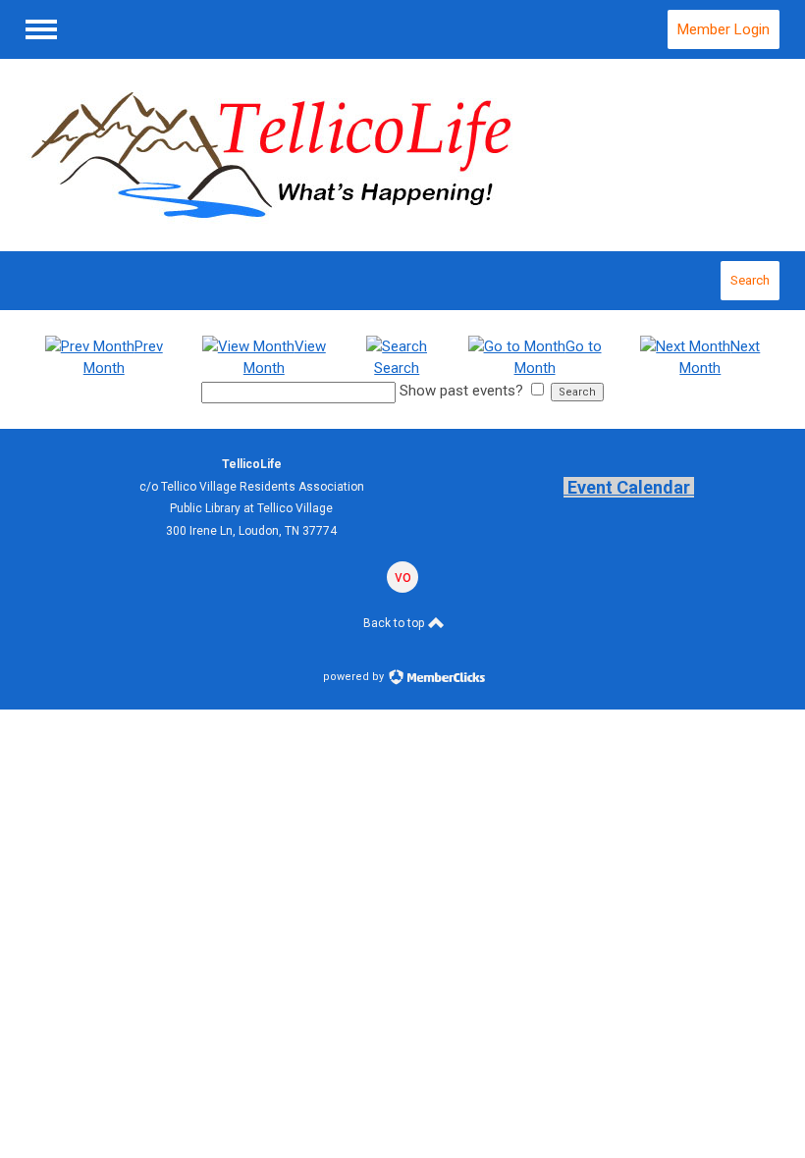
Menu (41, 29)
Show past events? (461, 390)
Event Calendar (629, 487)
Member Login (723, 29)
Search (750, 280)
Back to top (395, 623)
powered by (355, 676)
